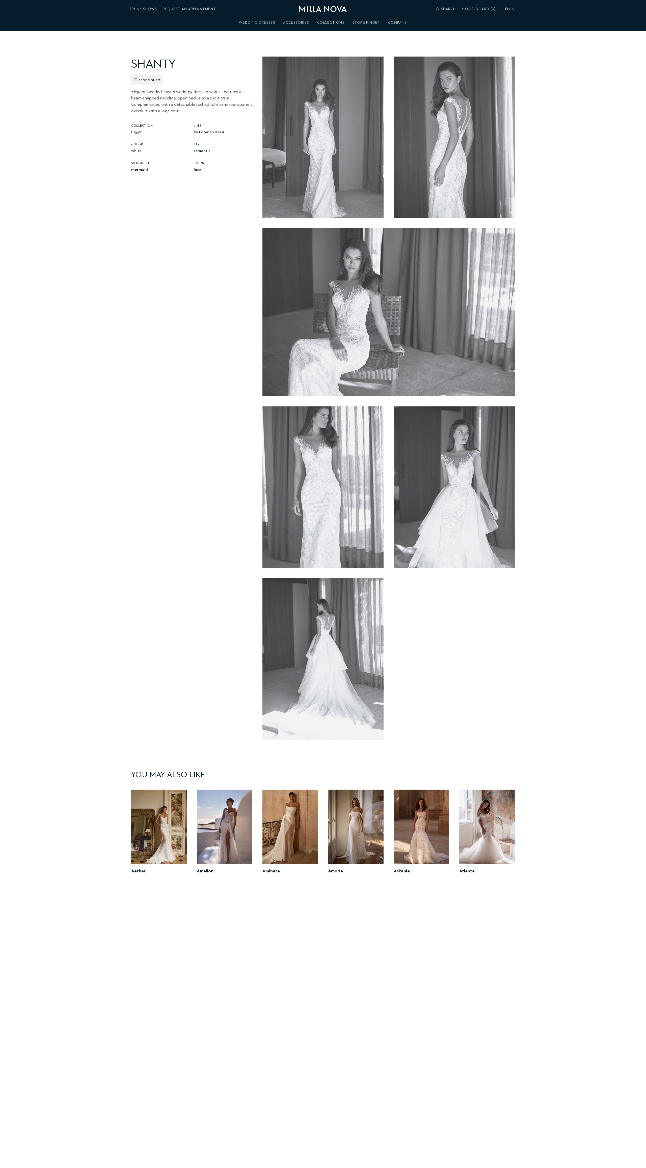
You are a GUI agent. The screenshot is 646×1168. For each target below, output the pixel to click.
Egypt (136, 131)
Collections (330, 22)
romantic (202, 150)
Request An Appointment (189, 9)
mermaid (139, 169)
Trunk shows (143, 9)
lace (197, 169)
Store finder (366, 22)
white (136, 150)
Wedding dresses (257, 22)
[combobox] (509, 9)
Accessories (296, 22)
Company (397, 22)
